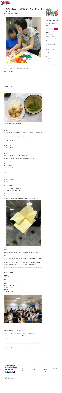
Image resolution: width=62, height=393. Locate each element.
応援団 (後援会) (46, 369)
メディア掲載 (51, 3)
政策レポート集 (34, 369)
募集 (52, 67)
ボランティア (46, 367)
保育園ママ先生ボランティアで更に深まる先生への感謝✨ (12, 343)
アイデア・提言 (10, 347)
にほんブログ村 (7, 338)
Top (46, 64)
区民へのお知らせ (49, 69)
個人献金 (45, 371)
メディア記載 (55, 366)
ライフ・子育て (48, 67)
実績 (41, 3)
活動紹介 (26, 3)
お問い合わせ (57, 3)
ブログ (31, 3)
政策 (33, 367)
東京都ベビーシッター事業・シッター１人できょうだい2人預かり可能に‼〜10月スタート (52, 51)
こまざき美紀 (16, 13)
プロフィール (21, 3)
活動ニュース (48, 71)
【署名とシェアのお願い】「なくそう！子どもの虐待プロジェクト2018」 (31, 343)
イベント (47, 66)
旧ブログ (53, 69)
